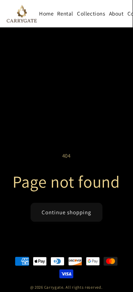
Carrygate (53, 287)
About (116, 13)
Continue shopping (66, 212)
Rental (65, 13)
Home (46, 13)
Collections (91, 13)
